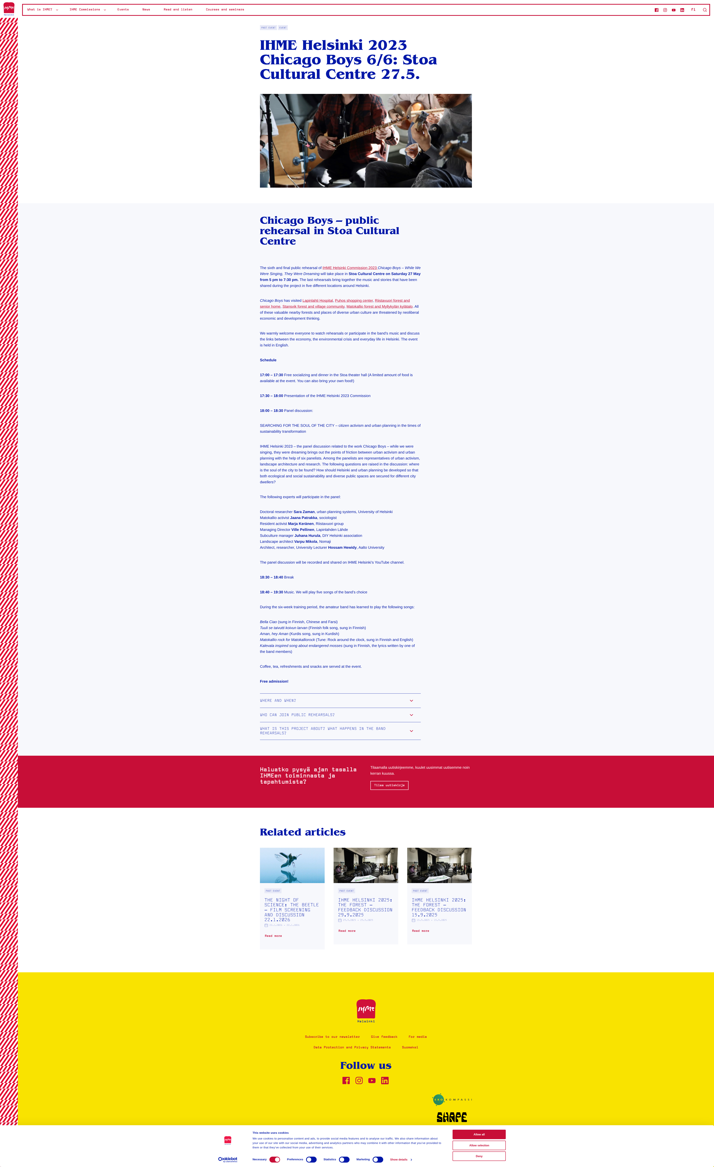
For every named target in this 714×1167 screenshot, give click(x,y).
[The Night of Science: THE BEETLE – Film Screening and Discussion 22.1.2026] (292, 898)
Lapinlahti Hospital (318, 301)
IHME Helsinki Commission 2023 (350, 268)
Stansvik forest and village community (313, 307)
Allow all (479, 1134)
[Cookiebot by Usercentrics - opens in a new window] (228, 1160)
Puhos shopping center (354, 301)
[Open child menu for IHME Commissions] (105, 10)
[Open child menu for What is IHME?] (57, 10)
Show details (399, 1159)
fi (693, 10)
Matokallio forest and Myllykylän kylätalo (379, 307)
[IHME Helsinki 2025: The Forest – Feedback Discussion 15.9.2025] (439, 896)
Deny (479, 1156)
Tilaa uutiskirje (389, 785)
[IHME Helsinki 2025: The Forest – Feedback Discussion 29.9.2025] (366, 896)
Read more (274, 937)
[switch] (311, 1160)
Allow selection (479, 1145)
